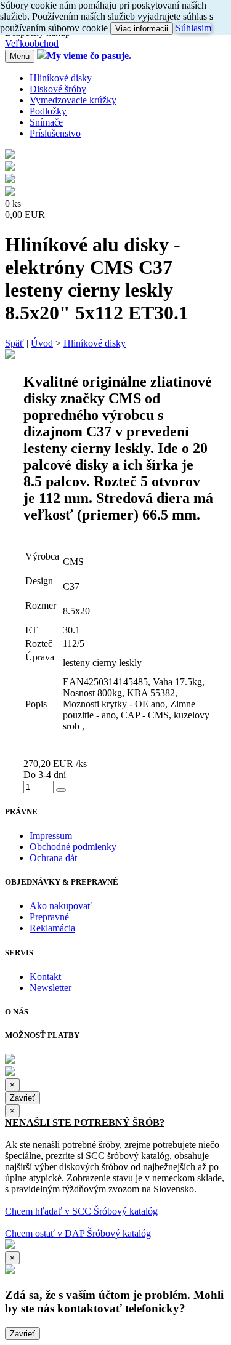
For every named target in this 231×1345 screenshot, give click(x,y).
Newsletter (50, 987)
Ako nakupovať (61, 906)
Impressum (51, 835)
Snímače (46, 122)
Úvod (42, 343)
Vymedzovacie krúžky (73, 100)
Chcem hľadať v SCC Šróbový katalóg (81, 1211)
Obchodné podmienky (73, 846)
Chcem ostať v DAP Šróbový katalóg (78, 1233)
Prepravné (49, 917)
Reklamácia (52, 928)
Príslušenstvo (55, 133)
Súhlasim (193, 28)
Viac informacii (141, 28)
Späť (14, 343)
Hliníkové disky (61, 78)
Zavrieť (22, 1097)
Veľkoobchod (32, 43)
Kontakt (45, 976)
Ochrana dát (53, 858)
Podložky (48, 111)
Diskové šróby (58, 89)
